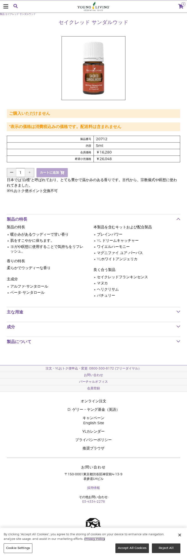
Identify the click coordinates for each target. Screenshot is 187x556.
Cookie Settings (18, 548)
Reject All (166, 548)
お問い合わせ (93, 375)
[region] (93, 542)
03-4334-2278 (93, 501)
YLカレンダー (93, 431)
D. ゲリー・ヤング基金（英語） (94, 409)
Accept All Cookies (132, 548)
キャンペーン (93, 418)
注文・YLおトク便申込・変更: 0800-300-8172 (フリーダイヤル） (93, 368)
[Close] (180, 535)
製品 (2, 14)
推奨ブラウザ (93, 448)
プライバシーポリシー (93, 440)
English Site (93, 423)
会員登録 (93, 388)
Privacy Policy (94, 539)
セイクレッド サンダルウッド (20, 14)
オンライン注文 (93, 401)
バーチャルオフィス (93, 381)
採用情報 (93, 488)
